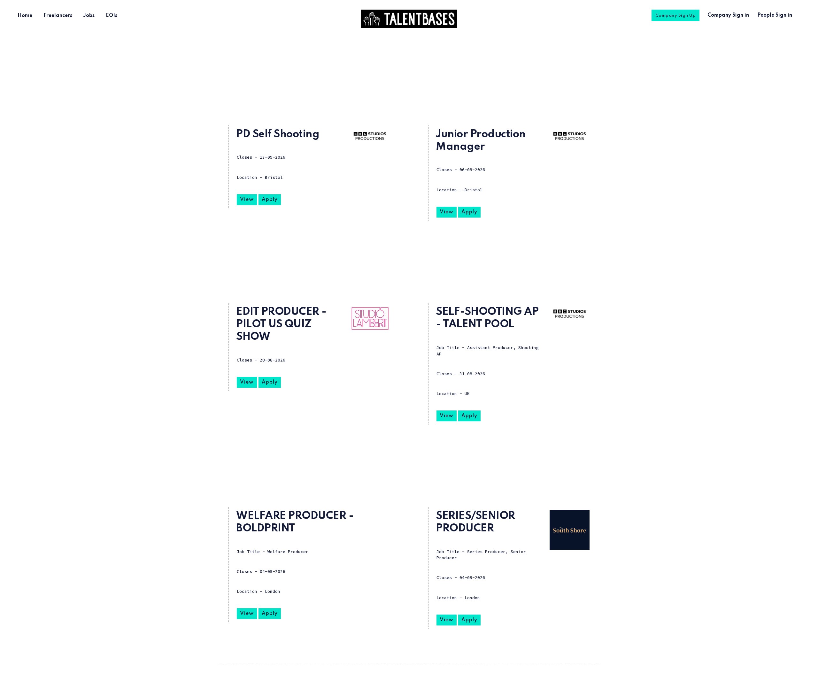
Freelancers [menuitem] (57, 15)
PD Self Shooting (277, 134)
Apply (270, 199)
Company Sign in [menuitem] (728, 15)
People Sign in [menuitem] (774, 15)
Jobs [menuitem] (89, 15)
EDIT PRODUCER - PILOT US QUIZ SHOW (281, 324)
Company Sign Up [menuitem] (675, 15)
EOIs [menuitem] (111, 15)
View (247, 199)
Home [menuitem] (25, 15)
